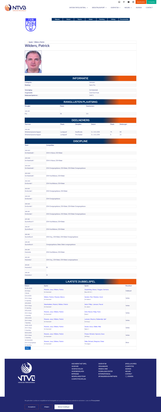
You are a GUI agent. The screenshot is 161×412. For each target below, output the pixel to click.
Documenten (124, 19)
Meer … (28, 348)
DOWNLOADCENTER (105, 371)
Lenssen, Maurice (90, 319)
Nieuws (57, 19)
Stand (68, 19)
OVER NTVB (102, 364)
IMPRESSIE (75, 374)
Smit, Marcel (88, 312)
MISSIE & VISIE (103, 369)
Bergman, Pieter (99, 341)
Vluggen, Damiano (103, 289)
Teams (80, 19)
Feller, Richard (89, 341)
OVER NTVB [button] (115, 8)
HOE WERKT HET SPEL (79, 364)
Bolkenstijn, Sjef (101, 319)
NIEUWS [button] (127, 8)
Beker (91, 19)
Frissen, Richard (89, 334)
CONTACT (149, 8)
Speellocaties (141, 2)
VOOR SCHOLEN (77, 369)
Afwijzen (46, 407)
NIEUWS (128, 371)
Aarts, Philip (88, 304)
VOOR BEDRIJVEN (78, 371)
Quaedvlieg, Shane (90, 289)
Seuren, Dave (89, 327)
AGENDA (139, 8)
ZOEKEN (130, 376)
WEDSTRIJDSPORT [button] (98, 8)
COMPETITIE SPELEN (79, 379)
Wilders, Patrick (58, 289)
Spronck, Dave (99, 334)
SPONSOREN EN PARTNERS (107, 376)
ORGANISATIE (103, 366)
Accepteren (31, 407)
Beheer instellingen (64, 407)
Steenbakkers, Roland (50, 304)
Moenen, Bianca (60, 297)
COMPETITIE (129, 366)
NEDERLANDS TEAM (78, 376)
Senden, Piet (88, 297)
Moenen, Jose (48, 289)
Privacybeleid (95, 400)
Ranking (102, 19)
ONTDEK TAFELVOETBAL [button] (77, 8)
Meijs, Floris (97, 312)
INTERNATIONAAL (104, 374)
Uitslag (113, 19)
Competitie (151, 2)
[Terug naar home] (16, 7)
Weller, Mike (97, 327)
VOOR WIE (75, 366)
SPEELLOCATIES (130, 364)
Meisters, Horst (98, 297)
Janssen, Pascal (98, 304)
